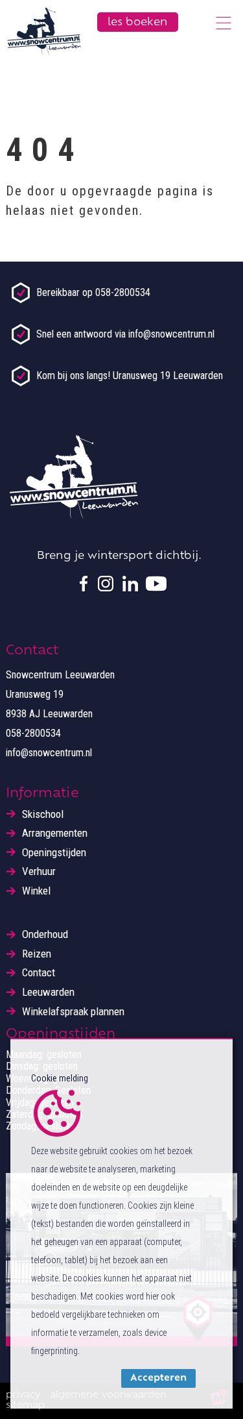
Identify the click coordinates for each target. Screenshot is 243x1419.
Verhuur (39, 871)
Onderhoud (45, 934)
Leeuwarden (48, 992)
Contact (38, 973)
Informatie (42, 793)
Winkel (36, 891)
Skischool (43, 814)
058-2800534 (33, 733)
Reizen (36, 954)
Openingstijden (54, 852)
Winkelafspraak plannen (73, 1012)
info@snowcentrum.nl (49, 753)
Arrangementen (54, 833)
